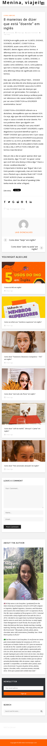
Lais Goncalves (10, 33)
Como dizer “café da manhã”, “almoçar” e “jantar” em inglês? (22, 430)
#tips (23, 209)
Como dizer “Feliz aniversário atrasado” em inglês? (21, 466)
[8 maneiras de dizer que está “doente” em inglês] (23, 272)
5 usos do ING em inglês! (12, 287)
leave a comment (32, 33)
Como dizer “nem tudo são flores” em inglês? (19, 394)
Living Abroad (9, 15)
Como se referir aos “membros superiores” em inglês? (23, 322)
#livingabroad (15, 209)
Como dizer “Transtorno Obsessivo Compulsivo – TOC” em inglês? (23, 358)
